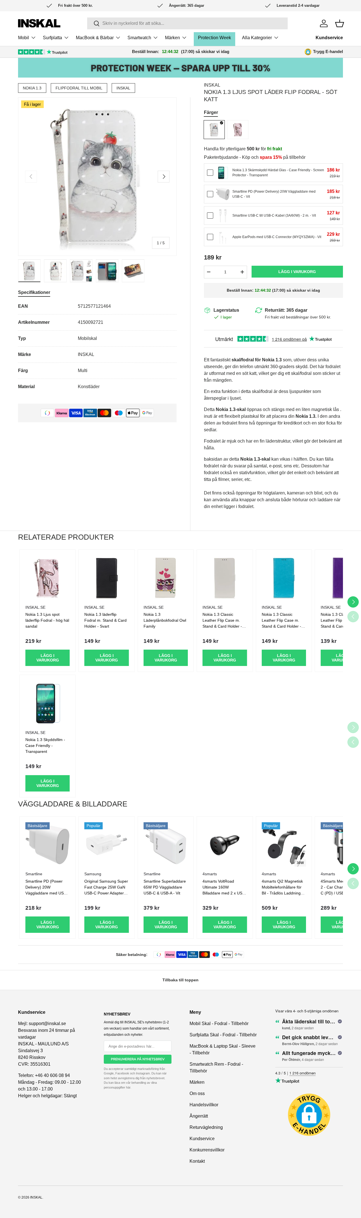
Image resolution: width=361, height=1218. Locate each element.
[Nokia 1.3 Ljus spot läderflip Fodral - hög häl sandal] (237, 129)
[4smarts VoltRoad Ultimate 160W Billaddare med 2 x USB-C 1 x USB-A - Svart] (224, 844)
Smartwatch (139, 37)
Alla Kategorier (257, 37)
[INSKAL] (39, 23)
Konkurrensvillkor (207, 1149)
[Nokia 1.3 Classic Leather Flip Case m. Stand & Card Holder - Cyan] (284, 577)
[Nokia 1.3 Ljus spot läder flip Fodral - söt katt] (214, 129)
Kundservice (329, 37)
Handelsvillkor (204, 1104)
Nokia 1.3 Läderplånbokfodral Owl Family (165, 620)
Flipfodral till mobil (79, 88)
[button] (339, 23)
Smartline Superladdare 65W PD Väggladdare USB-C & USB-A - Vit (165, 887)
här (128, 1087)
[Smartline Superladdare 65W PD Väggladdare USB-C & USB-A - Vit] (166, 844)
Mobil (23, 37)
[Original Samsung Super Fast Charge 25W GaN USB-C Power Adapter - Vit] (106, 844)
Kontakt (197, 1161)
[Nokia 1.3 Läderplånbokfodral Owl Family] (166, 577)
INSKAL (123, 88)
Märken (172, 37)
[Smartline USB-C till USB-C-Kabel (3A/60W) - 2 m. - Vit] (223, 215)
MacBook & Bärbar (95, 37)
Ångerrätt (199, 1116)
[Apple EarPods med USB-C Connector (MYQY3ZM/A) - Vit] (223, 237)
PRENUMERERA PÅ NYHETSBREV (138, 1059)
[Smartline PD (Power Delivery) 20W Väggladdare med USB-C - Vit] (223, 194)
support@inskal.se (47, 1023)
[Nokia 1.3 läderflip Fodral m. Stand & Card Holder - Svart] (106, 577)
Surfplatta (52, 37)
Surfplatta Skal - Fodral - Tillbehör (223, 1034)
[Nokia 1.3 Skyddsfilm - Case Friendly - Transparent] (47, 703)
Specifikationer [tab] (34, 292)
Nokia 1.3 (32, 88)
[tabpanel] (97, 346)
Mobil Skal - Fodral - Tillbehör (219, 1023)
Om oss (197, 1093)
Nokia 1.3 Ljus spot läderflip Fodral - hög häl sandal (47, 620)
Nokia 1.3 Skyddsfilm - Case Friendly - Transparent (45, 745)
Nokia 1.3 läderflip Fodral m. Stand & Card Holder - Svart (105, 620)
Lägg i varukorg (297, 271)
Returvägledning (206, 1127)
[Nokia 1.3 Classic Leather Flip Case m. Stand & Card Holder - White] (224, 577)
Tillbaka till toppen (180, 980)
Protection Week (214, 37)
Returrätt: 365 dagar (286, 310)
